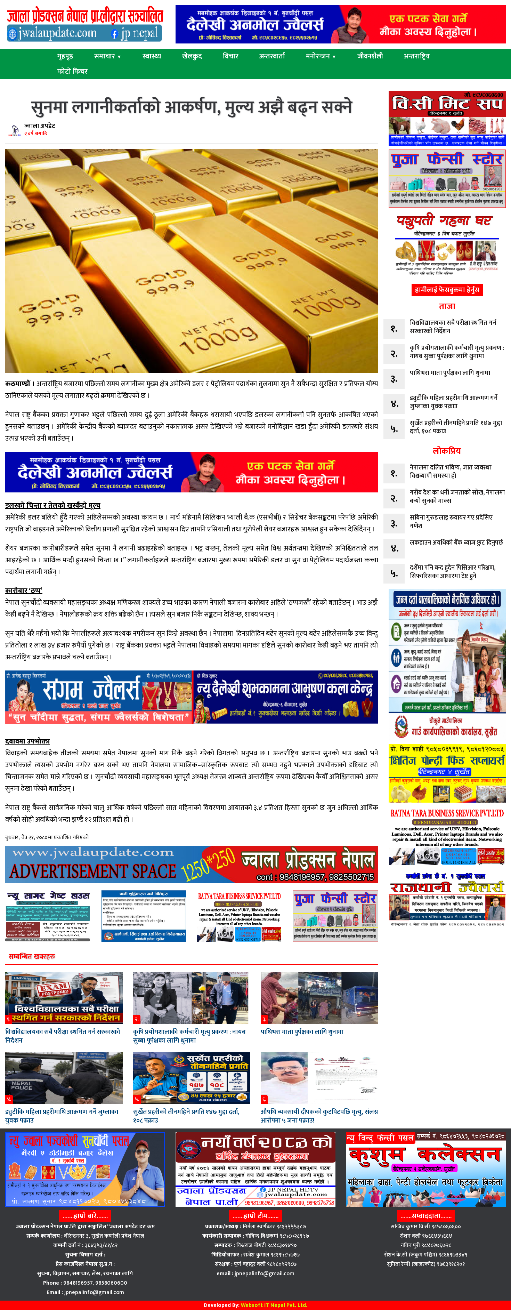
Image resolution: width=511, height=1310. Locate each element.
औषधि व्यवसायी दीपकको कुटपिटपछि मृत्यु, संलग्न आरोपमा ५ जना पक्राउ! (319, 1116)
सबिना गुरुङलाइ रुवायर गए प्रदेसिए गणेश (451, 522)
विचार (230, 56)
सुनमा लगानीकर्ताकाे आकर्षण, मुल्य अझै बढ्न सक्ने (191, 107)
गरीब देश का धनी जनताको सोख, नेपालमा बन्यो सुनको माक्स (457, 497)
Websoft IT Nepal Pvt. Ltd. (274, 1305)
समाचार (108, 56)
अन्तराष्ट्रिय (417, 56)
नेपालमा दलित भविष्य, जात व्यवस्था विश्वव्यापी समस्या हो (451, 472)
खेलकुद (192, 56)
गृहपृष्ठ (65, 56)
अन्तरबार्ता (272, 56)
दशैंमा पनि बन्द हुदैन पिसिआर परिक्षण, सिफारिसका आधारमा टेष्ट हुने (452, 572)
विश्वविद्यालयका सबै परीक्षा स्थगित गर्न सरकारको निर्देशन (62, 1036)
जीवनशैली (370, 56)
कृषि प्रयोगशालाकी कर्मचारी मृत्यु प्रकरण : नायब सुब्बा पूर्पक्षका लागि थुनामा (189, 1036)
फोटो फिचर (72, 72)
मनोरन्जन (321, 56)
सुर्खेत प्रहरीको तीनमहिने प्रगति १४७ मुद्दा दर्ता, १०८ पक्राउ (186, 1116)
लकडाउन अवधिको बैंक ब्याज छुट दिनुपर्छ (456, 543)
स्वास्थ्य (152, 56)
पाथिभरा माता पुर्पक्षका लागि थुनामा (302, 1032)
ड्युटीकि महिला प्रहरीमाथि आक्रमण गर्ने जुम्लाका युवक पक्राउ (61, 1116)
